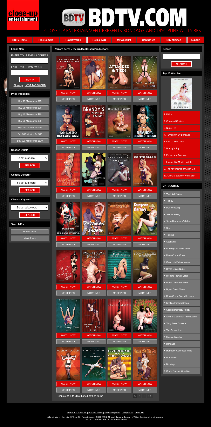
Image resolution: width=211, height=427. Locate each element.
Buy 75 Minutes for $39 (29, 121)
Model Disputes (112, 412)
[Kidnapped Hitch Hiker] (145, 330)
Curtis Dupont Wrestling (178, 371)
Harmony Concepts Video (179, 350)
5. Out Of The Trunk (174, 141)
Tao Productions (174, 330)
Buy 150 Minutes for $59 (30, 127)
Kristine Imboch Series (177, 303)
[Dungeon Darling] (145, 233)
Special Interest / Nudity (178, 310)
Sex (168, 228)
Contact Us (148, 40)
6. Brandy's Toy (171, 148)
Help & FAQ (99, 40)
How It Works (73, 40)
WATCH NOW (68, 93)
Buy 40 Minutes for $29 (29, 114)
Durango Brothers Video (178, 248)
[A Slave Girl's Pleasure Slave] (68, 88)
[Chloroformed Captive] (94, 185)
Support (195, 40)
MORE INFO (68, 99)
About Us (139, 412)
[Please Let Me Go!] (145, 379)
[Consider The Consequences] (119, 185)
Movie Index (30, 238)
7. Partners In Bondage (175, 155)
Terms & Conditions (77, 412)
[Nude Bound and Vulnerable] (94, 379)
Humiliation (171, 357)
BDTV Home (19, 40)
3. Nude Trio (170, 128)
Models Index (29, 231)
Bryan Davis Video (175, 289)
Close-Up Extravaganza (178, 262)
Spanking (171, 241)
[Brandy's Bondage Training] (94, 136)
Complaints (127, 412)
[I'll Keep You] (68, 330)
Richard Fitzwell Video (177, 275)
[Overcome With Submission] (119, 379)
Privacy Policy (95, 412)
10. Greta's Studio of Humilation (179, 175)
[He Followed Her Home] (68, 282)
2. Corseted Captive (174, 121)
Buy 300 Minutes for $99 (30, 134)
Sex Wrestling (173, 214)
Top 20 (169, 201)
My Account (124, 40)
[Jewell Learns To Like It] (94, 330)
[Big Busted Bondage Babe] (68, 136)
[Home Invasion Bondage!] (94, 282)
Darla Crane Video (175, 255)
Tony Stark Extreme (176, 323)
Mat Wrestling (173, 207)
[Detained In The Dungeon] (94, 233)
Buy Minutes (173, 40)
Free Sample (46, 40)
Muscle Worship (174, 337)
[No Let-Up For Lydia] (68, 379)
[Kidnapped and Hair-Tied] (119, 330)
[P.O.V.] (181, 108)
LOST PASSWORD (35, 85)
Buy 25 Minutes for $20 (29, 107)
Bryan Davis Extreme (177, 282)
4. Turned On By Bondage (177, 135)
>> (150, 396)
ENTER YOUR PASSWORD (26, 67)
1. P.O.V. (168, 114)
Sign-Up (18, 85)
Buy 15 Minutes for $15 (29, 101)
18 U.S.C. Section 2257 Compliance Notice (105, 419)
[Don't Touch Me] (119, 233)
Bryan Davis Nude (175, 269)
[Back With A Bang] (145, 88)
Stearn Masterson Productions (181, 316)
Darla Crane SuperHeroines (180, 296)
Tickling (170, 235)
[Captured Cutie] (68, 185)
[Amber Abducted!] (94, 88)
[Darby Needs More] (68, 233)
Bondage (170, 344)
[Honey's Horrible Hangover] (119, 282)
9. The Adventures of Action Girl (179, 169)
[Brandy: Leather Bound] (145, 136)
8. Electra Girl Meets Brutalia (178, 162)
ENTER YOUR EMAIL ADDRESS (29, 55)
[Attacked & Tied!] (119, 88)
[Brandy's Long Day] (119, 136)
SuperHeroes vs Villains (178, 221)
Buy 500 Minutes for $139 (30, 141)
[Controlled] (145, 185)
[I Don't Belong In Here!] (145, 282)
